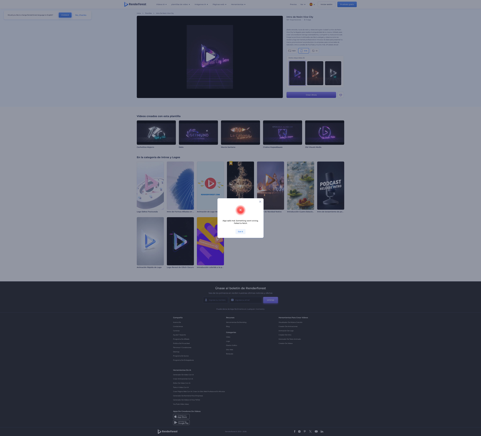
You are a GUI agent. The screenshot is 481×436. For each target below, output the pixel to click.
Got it (240, 231)
